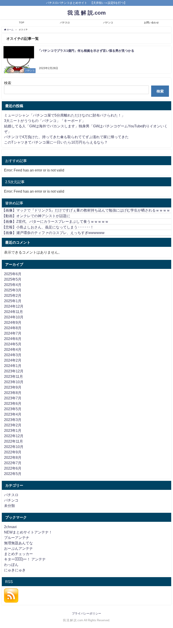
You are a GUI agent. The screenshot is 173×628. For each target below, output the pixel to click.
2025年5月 (12, 279)
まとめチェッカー (18, 554)
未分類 (9, 505)
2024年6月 (12, 338)
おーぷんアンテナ (18, 548)
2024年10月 (13, 317)
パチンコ (108, 22)
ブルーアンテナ (16, 537)
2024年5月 (12, 344)
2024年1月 (12, 365)
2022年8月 (12, 457)
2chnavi (10, 527)
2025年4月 (12, 284)
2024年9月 (12, 322)
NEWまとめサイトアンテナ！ (28, 532)
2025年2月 (12, 295)
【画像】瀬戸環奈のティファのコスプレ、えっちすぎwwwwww (53, 232)
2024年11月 (13, 311)
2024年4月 (12, 349)
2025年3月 (12, 290)
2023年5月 (12, 409)
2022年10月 (13, 446)
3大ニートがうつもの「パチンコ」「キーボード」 (44, 120)
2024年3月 (12, 355)
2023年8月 (12, 392)
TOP (21, 22)
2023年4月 (12, 414)
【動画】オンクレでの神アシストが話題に (36, 216)
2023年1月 (12, 430)
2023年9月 (12, 387)
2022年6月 (12, 468)
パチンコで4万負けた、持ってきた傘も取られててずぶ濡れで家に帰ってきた (66, 137)
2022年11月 (13, 441)
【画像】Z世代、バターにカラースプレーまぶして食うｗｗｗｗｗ (55, 221)
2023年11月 (13, 376)
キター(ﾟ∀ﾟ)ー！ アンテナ (25, 559)
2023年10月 (13, 382)
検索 (7, 83)
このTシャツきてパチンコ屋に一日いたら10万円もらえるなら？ (56, 142)
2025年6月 (12, 274)
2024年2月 (12, 360)
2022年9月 (12, 452)
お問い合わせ (151, 22)
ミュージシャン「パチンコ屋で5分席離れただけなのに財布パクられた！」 (64, 115)
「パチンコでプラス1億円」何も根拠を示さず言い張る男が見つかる (86, 50)
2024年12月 (13, 306)
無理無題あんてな (18, 543)
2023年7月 (12, 398)
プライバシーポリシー (86, 613)
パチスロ (65, 22)
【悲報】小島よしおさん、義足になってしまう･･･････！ (48, 227)
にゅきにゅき (15, 570)
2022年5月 (12, 473)
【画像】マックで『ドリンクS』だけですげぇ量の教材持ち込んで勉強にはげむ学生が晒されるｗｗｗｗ (86, 210)
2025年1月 (12, 301)
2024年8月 (12, 328)
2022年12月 (13, 436)
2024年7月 (12, 333)
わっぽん (11, 564)
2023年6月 (12, 403)
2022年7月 (12, 463)
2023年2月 (12, 425)
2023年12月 (13, 371)
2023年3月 (12, 419)
